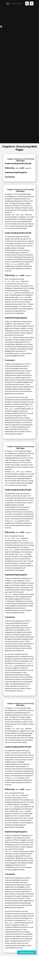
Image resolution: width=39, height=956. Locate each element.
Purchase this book (27, 952)
